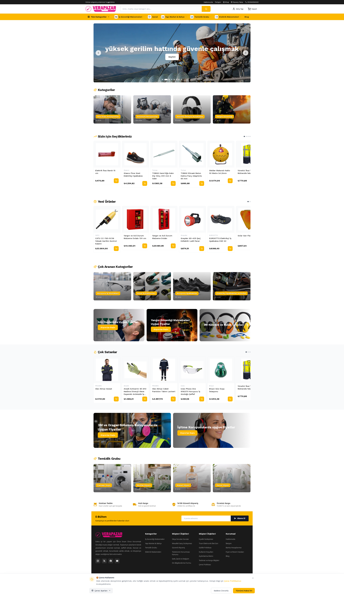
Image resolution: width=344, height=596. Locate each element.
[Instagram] (97, 560)
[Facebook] (110, 560)
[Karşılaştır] (117, 144)
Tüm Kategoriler (99, 17)
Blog (227, 2)
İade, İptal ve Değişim (180, 559)
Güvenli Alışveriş (178, 547)
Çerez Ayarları (101, 590)
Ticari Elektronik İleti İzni (208, 543)
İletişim (218, 2)
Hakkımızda (208, 2)
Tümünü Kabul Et (244, 590)
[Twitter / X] (104, 560)
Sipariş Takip (238, 2)
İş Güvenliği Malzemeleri (154, 539)
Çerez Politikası (205, 564)
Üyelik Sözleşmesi (206, 539)
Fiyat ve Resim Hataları (235, 552)
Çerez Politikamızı (232, 581)
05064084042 (253, 2)
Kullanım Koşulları (206, 552)
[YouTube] (117, 560)
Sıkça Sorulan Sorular (180, 539)
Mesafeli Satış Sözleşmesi (182, 543)
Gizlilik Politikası (205, 547)
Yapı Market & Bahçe (153, 543)
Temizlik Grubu (151, 547)
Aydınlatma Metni (206, 556)
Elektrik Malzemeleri (153, 552)
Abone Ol (241, 518)
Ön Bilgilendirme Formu (181, 563)
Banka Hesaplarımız (233, 547)
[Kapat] (253, 578)
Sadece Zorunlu (221, 590)
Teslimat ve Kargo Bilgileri (209, 560)
